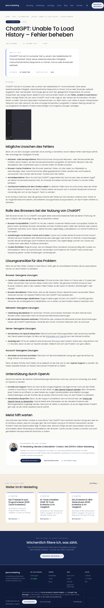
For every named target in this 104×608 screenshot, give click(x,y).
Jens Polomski (11, 43)
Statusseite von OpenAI (56, 336)
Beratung (29, 5)
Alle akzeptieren (29, 602)
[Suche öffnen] (87, 5)
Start (8, 16)
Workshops (40, 5)
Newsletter (52, 576)
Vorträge (50, 5)
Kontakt (79, 5)
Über (72, 5)
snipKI (69, 579)
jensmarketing (12, 5)
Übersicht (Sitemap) (70, 586)
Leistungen (34, 576)
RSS (86, 582)
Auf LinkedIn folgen (70, 461)
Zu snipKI (33, 579)
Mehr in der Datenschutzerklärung (49, 597)
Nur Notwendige (45, 602)
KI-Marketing (23, 16)
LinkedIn (88, 576)
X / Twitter (88, 579)
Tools (59, 5)
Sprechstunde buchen (51, 461)
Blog (65, 5)
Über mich (70, 576)
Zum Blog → (94, 483)
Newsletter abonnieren (97, 5)
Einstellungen (77, 602)
